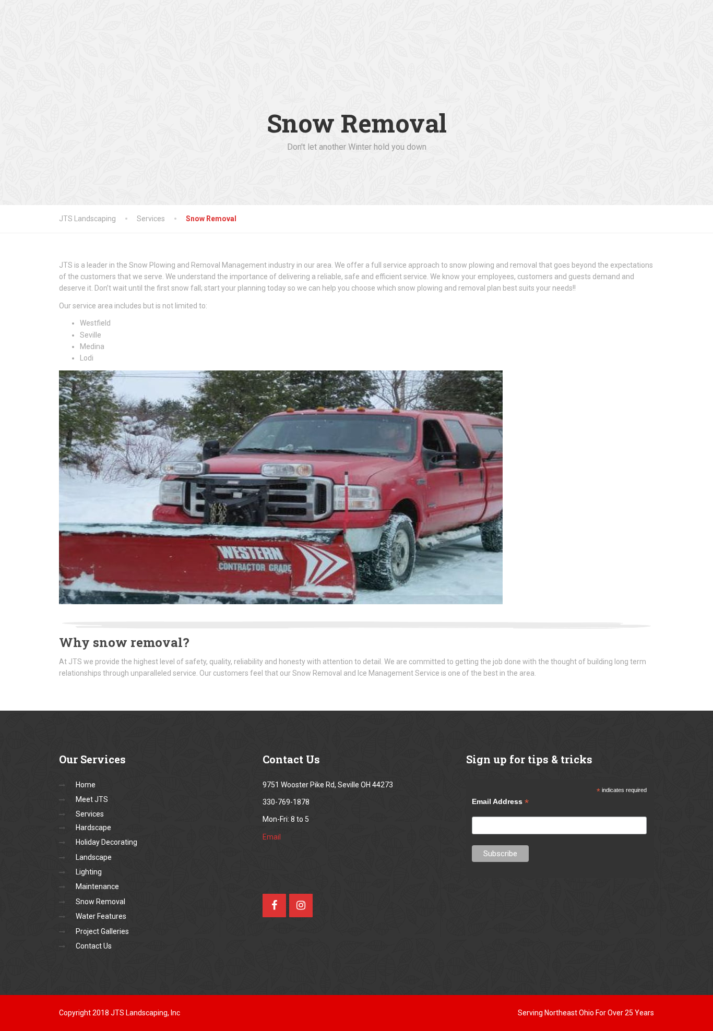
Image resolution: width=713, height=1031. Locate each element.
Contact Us (94, 946)
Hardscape (93, 827)
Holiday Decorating (106, 842)
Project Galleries (102, 931)
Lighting (89, 872)
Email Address (500, 802)
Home (86, 785)
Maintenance (97, 886)
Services (90, 814)
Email (272, 837)
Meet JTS (92, 799)
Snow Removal (100, 901)
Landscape (94, 857)
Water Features (101, 916)
